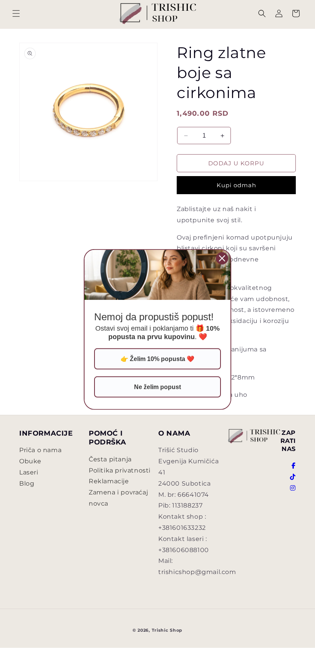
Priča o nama (40, 450)
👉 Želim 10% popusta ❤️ (157, 359)
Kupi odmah (236, 185)
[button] (16, 13)
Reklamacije (109, 481)
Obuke (30, 461)
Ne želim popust (157, 387)
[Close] (222, 258)
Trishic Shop (167, 630)
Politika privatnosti (120, 470)
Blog (26, 483)
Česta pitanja (110, 459)
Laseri (28, 472)
